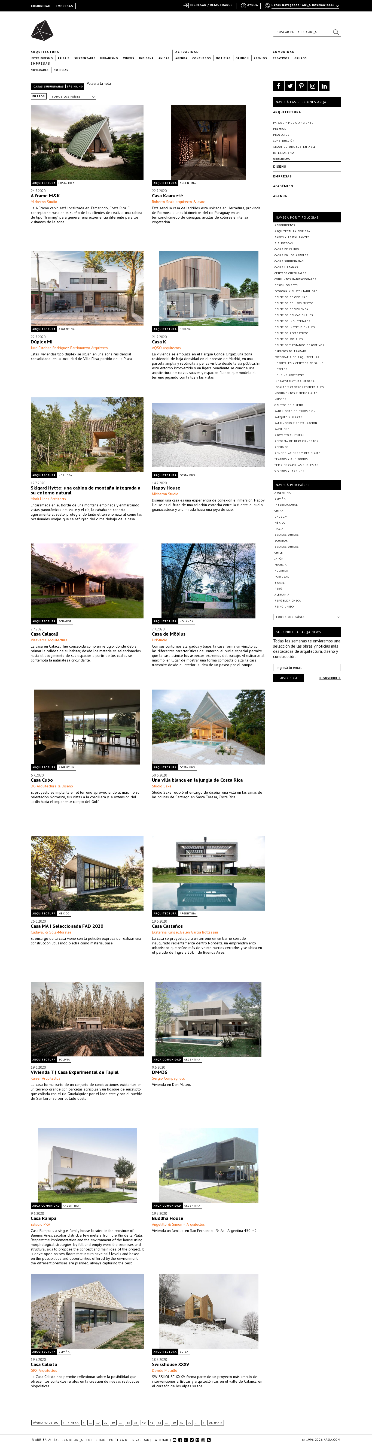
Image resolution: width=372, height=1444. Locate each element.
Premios (260, 58)
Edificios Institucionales (295, 327)
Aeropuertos (285, 225)
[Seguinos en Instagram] (312, 86)
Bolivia (64, 1059)
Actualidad (187, 52)
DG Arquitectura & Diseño (52, 786)
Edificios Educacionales (294, 315)
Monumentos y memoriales (296, 393)
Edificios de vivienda (291, 309)
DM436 (159, 1072)
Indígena (146, 58)
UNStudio (159, 640)
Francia (281, 564)
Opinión (242, 58)
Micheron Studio (44, 201)
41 (151, 1422)
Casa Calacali (44, 634)
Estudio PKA (40, 1224)
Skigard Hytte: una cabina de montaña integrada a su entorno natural (85, 490)
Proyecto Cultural (289, 435)
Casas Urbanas (286, 267)
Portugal (282, 576)
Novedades (40, 70)
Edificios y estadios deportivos (299, 345)
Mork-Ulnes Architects (48, 498)
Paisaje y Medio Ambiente (293, 123)
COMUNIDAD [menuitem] (41, 6)
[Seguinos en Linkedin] (324, 86)
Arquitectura (45, 52)
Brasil (280, 582)
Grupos (300, 58)
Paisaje (63, 58)
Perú (278, 588)
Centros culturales (290, 273)
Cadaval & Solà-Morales (51, 932)
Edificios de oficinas (291, 297)
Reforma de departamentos (296, 441)
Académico (283, 186)
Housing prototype (290, 375)
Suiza (184, 1352)
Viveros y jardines (289, 471)
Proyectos (281, 135)
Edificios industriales (292, 321)
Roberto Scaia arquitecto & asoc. (179, 201)
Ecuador (65, 621)
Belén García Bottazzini (199, 932)
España (185, 329)
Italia (279, 528)
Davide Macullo (164, 1370)
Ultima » (215, 1422)
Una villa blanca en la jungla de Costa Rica (197, 780)
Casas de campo (287, 249)
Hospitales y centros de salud (299, 363)
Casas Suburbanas (48, 86)
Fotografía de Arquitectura (297, 357)
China (279, 510)
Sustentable (84, 58)
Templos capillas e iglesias (296, 465)
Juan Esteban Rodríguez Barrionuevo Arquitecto (69, 347)
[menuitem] (302, 7)
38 (128, 1422)
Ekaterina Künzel (165, 932)
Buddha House (167, 1218)
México (64, 913)
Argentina (188, 183)
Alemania (282, 594)
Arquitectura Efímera (292, 231)
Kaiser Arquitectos (45, 1078)
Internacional (286, 504)
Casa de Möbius (168, 634)
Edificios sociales (289, 339)
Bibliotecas (284, 243)
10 (98, 1422)
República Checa (288, 600)
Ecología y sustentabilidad (296, 291)
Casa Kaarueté (167, 195)
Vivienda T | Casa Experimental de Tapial (74, 1072)
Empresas (40, 63)
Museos (280, 399)
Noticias (223, 58)
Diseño (279, 166)
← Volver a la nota (97, 83)
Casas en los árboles (291, 255)
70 (189, 1422)
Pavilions (282, 429)
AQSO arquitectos (166, 347)
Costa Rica (67, 183)
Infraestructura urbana (295, 381)
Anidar (164, 58)
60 (182, 1422)
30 (113, 1422)
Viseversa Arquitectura (49, 640)
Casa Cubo (42, 780)
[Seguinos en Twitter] (290, 86)
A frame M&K (45, 195)
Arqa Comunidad (167, 1059)
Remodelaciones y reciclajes (298, 453)
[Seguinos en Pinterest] (301, 86)
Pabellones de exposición (295, 411)
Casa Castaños (167, 926)
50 (174, 1422)
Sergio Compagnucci (168, 1078)
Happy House (166, 488)
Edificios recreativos (292, 333)
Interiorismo (42, 58)
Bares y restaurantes (292, 237)
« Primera (71, 1422)
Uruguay (281, 516)
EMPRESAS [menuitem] (64, 6)
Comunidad (284, 52)
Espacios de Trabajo (290, 351)
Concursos (201, 58)
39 (136, 1422)
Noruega (65, 475)
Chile (279, 552)
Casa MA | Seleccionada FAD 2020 (67, 926)
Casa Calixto (44, 1364)
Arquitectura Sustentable (294, 147)
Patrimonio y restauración (296, 423)
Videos (128, 58)
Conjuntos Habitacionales (295, 279)
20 (105, 1422)
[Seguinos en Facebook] (278, 86)
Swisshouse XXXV (170, 1364)
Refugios (281, 447)
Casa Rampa (43, 1218)
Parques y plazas (288, 417)
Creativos (281, 58)
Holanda (186, 621)
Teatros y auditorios (291, 459)
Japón (279, 558)
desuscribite (330, 678)
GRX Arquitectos (44, 1370)
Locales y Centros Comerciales (299, 387)
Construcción (284, 141)
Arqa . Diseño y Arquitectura (44, 28)
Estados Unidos (287, 534)
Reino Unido (284, 606)
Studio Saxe (162, 786)
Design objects (286, 285)
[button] (336, 32)
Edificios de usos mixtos (294, 303)
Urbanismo (109, 58)
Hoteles (281, 369)
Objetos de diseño (289, 405)
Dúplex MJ (42, 342)
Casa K (159, 342)
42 (159, 1422)
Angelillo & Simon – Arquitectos (178, 1224)
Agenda (181, 58)
